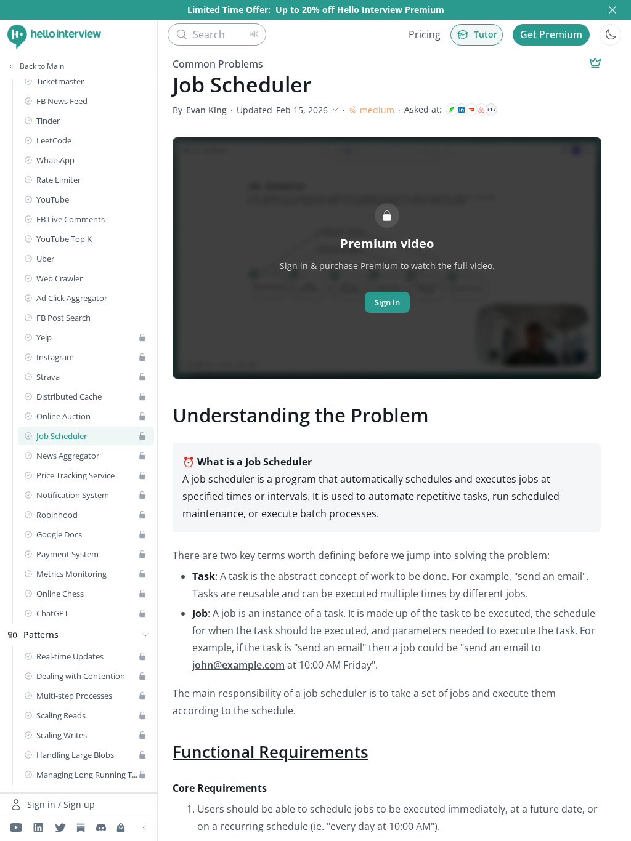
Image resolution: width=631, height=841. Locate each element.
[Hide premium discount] (612, 9)
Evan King (206, 110)
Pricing (425, 34)
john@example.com (238, 665)
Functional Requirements (270, 752)
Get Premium (551, 34)
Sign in (387, 302)
